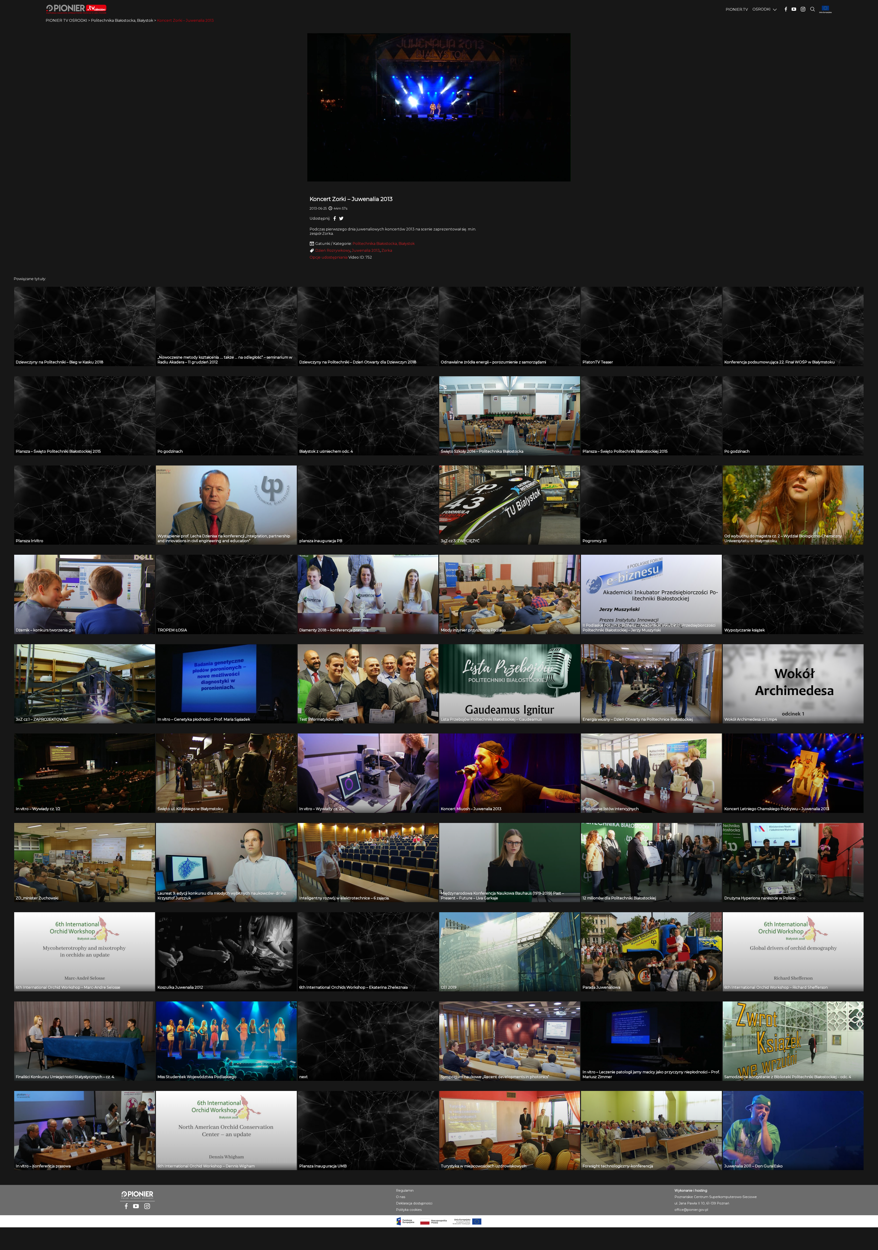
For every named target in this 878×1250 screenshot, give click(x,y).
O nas (400, 1197)
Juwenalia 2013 (366, 250)
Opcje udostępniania (329, 257)
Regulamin (405, 1190)
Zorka (386, 250)
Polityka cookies (409, 1210)
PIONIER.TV (737, 9)
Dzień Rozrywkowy (332, 250)
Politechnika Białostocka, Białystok (384, 243)
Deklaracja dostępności (414, 1203)
